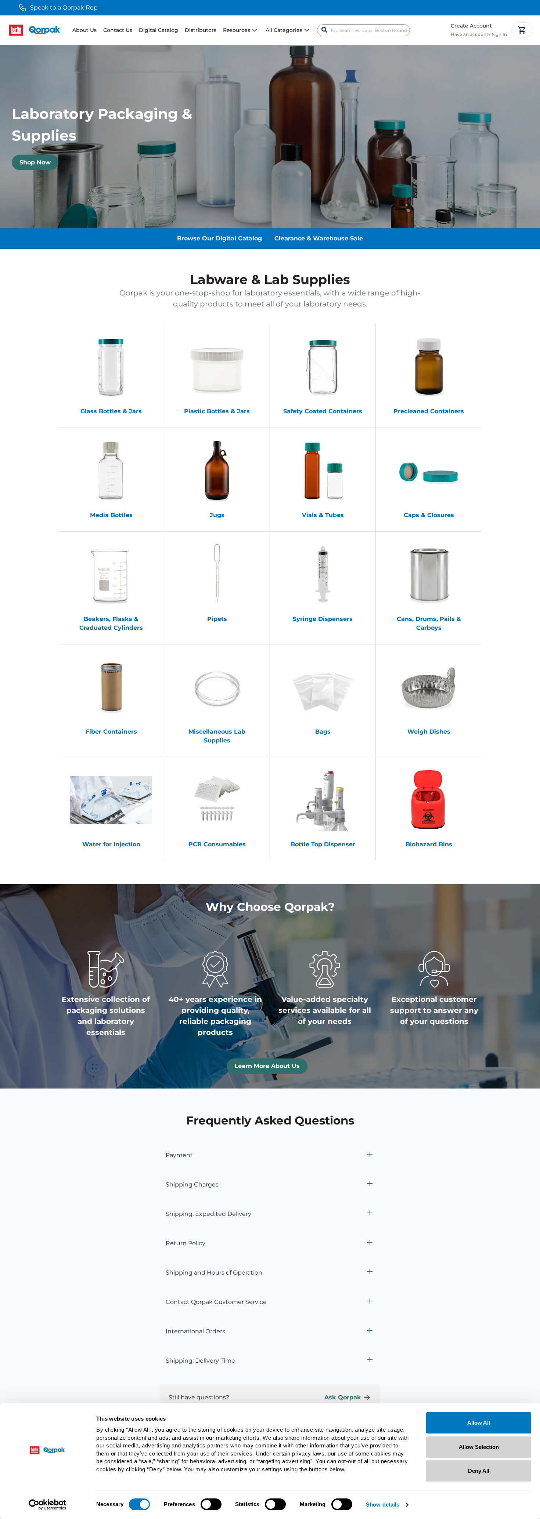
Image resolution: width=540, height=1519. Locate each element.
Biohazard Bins (429, 844)
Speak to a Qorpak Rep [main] (64, 7)
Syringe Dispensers (323, 618)
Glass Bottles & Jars (111, 411)
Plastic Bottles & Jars (217, 411)
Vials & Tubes (323, 515)
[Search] (324, 30)
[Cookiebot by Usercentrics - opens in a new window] (47, 1504)
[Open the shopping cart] (522, 30)
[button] (270, 1155)
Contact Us (117, 30)
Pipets (217, 618)
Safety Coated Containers (322, 411)
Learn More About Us (267, 1065)
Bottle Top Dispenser (323, 844)
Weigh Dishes (428, 731)
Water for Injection (111, 844)
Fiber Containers (111, 731)
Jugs (217, 515)
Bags (323, 731)
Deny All (478, 1471)
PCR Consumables (217, 844)
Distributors (200, 30)
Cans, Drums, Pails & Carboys (429, 623)
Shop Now (35, 162)
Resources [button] (236, 30)
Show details (382, 1504)
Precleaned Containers (428, 411)
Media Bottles (111, 515)
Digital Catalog (158, 30)
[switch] (211, 1504)
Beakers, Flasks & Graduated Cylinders (111, 623)
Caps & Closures (429, 515)
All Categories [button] (284, 30)
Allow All (478, 1423)
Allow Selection (479, 1447)
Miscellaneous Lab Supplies (216, 736)
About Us (84, 30)
